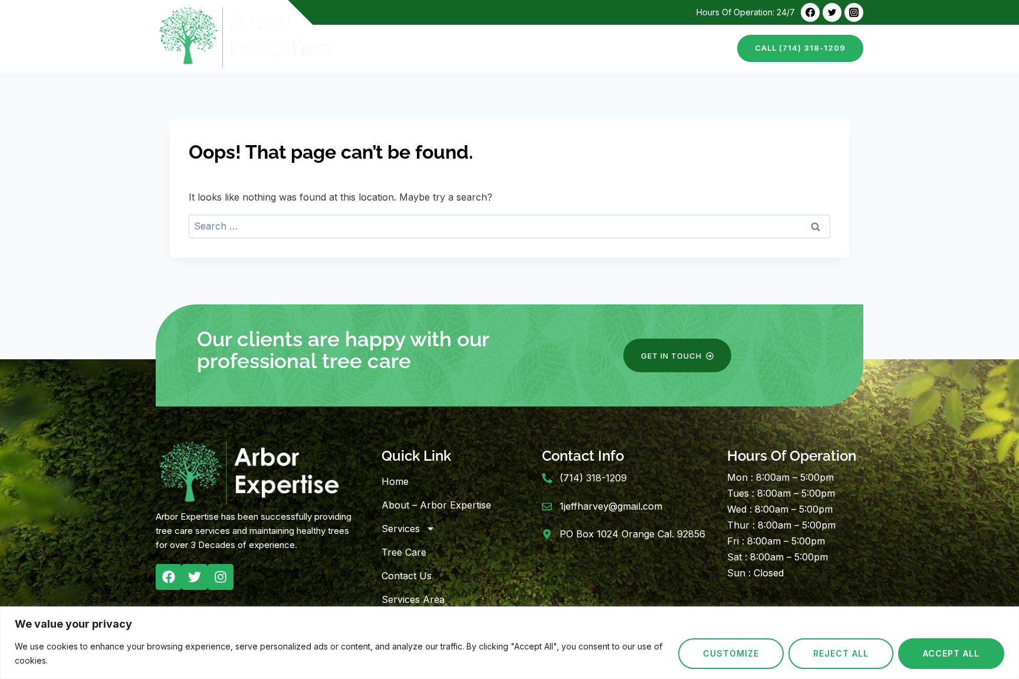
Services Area (413, 599)
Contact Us (695, 48)
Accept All (951, 653)
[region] (509, 642)
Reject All (841, 653)
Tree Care (628, 48)
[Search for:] (509, 226)
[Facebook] (810, 12)
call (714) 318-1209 (800, 48)
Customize (731, 653)
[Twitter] (832, 12)
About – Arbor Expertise (465, 48)
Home (377, 48)
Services (401, 528)
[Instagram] (853, 12)
